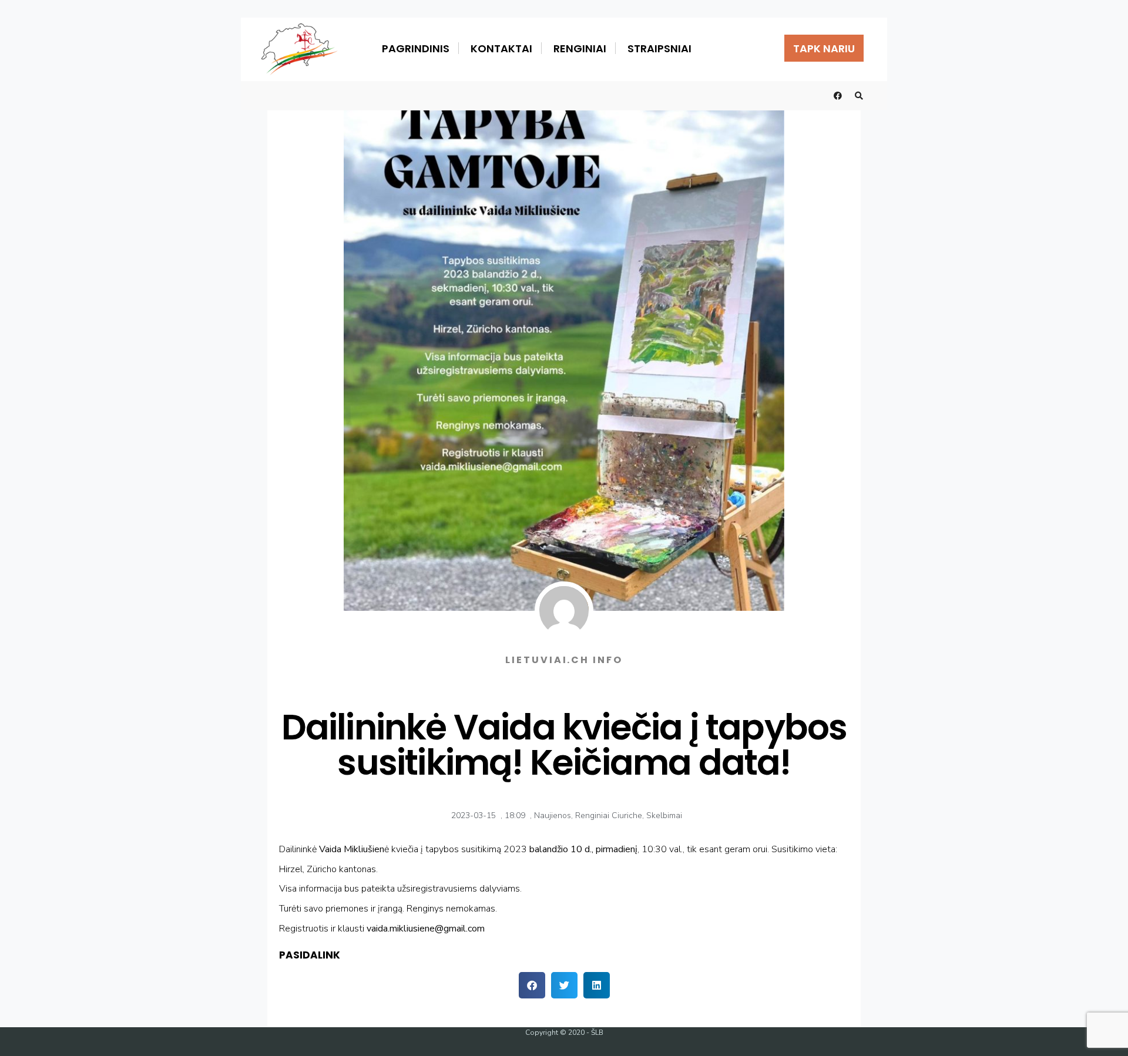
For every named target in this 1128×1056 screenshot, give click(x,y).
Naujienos (552, 815)
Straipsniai (659, 48)
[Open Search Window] (859, 96)
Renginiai (579, 48)
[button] (532, 985)
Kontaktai (501, 48)
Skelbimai (664, 815)
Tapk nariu (824, 48)
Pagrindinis (415, 48)
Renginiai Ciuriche (608, 815)
